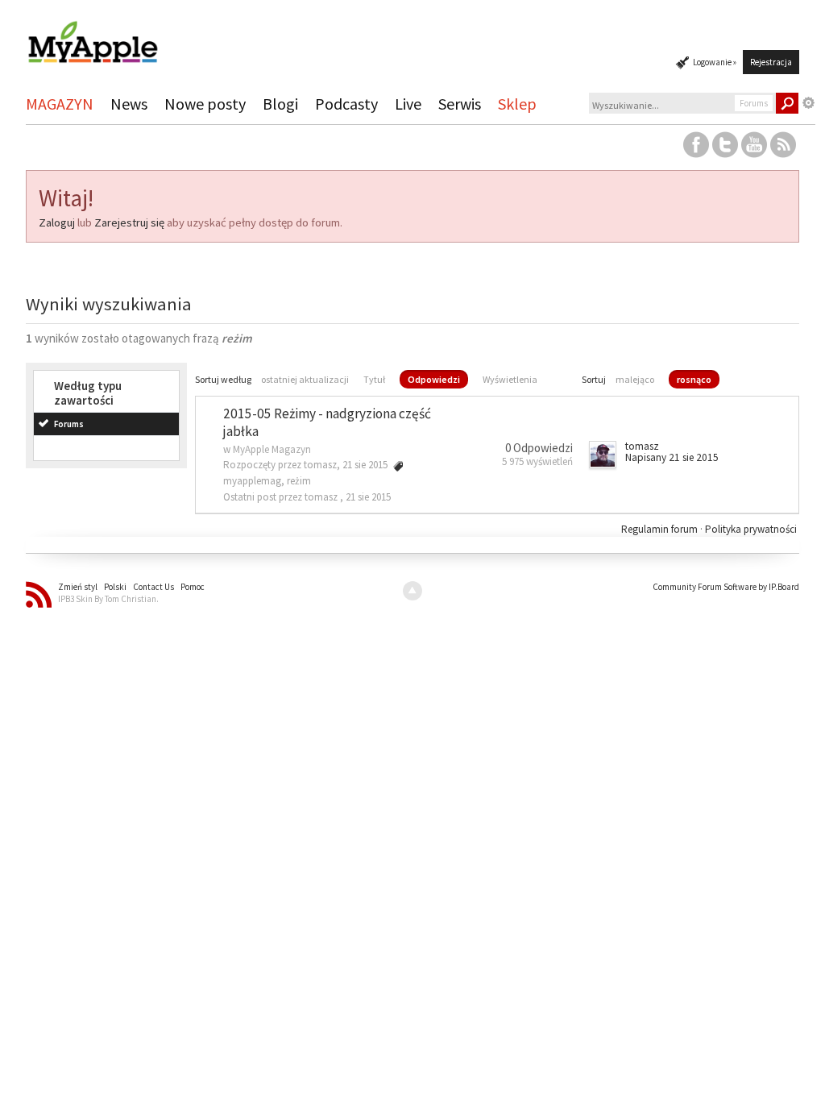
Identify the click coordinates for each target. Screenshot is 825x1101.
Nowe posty (205, 103)
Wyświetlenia (510, 379)
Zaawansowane (808, 103)
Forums (69, 424)
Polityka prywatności (751, 529)
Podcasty (346, 103)
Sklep (517, 103)
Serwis (459, 103)
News (128, 103)
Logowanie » (714, 62)
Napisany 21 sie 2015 (672, 457)
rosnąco (694, 379)
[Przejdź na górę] (412, 590)
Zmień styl (77, 586)
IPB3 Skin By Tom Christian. (108, 599)
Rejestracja (771, 62)
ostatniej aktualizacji (305, 379)
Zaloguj (57, 222)
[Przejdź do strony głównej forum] (93, 35)
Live (408, 103)
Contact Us (153, 586)
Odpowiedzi (434, 379)
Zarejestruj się (129, 222)
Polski (115, 586)
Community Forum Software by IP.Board (726, 586)
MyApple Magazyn (272, 449)
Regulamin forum (660, 529)
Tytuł (374, 379)
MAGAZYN (59, 103)
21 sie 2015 (368, 497)
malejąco (635, 379)
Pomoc (192, 586)
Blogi (280, 103)
